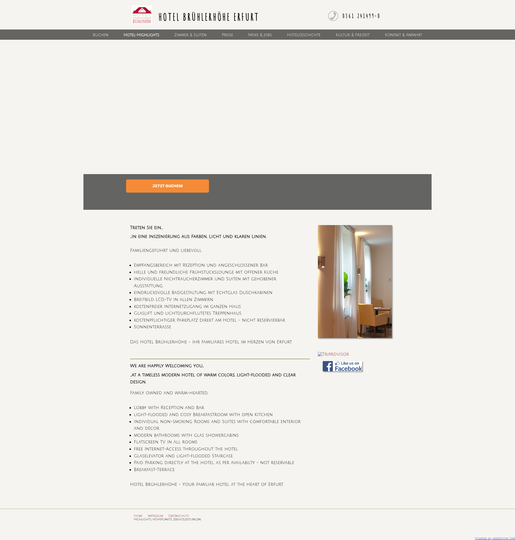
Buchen (100, 35)
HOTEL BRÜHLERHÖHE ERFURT (207, 16)
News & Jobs (260, 35)
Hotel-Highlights (141, 35)
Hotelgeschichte (304, 35)
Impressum (155, 516)
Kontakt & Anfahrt (403, 35)
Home (138, 516)
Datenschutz (178, 516)
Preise (227, 35)
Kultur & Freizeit (353, 35)
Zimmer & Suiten (190, 35)
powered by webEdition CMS (495, 538)
